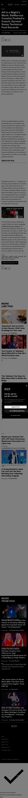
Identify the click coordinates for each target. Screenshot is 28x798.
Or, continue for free (15, 415)
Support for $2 (15, 407)
